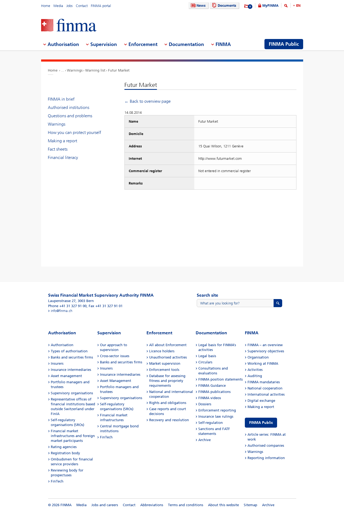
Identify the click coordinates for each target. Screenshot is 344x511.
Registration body (65, 453)
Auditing (255, 376)
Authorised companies (266, 445)
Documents (227, 5)
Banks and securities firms (72, 357)
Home (45, 6)
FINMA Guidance (212, 386)
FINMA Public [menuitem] (284, 44)
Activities (255, 370)
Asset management (66, 376)
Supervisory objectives (266, 351)
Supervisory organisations (72, 393)
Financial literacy (63, 157)
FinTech (57, 481)
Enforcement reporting (217, 410)
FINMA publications (214, 392)
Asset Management (115, 381)
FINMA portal (101, 6)
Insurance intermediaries (71, 370)
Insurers (57, 363)
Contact (82, 6)
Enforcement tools (164, 370)
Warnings (75, 70)
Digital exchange (261, 401)
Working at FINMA (263, 363)
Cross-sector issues (114, 356)
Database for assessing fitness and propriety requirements (167, 381)
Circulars (205, 362)
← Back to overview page (147, 101)
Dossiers (204, 404)
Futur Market (119, 70)
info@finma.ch (61, 311)
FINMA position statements (220, 379)
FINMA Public (261, 422)
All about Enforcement (168, 345)
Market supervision (164, 363)
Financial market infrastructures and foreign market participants (73, 436)
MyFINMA (270, 5)
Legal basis (207, 356)
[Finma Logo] (68, 26)
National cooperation (265, 388)
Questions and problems (70, 115)
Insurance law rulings (215, 416)
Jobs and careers (104, 505)
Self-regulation (210, 423)
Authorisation (62, 345)
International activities (266, 394)
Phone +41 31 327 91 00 (67, 306)
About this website (223, 505)
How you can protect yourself (74, 132)
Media (58, 6)
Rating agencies (64, 447)
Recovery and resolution (169, 420)
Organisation (258, 357)
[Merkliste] (246, 6)
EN (298, 5)
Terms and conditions (185, 505)
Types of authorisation (69, 351)
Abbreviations (151, 505)
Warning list (95, 70)
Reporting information (266, 458)
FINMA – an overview (265, 345)
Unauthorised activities (168, 357)
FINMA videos (209, 398)
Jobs (69, 6)
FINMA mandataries (264, 382)
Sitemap (250, 505)
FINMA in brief (61, 99)
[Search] (286, 6)
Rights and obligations (167, 403)
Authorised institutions (68, 107)
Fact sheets (57, 149)
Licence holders (161, 351)
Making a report (62, 140)
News (201, 5)
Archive (204, 440)
